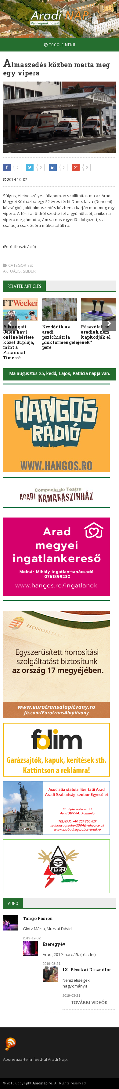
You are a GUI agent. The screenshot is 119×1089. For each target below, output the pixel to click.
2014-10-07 (16, 179)
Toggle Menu (61, 45)
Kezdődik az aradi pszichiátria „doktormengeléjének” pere (67, 337)
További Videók (89, 1002)
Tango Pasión (38, 918)
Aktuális (12, 271)
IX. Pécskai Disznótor (87, 969)
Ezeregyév (54, 944)
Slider (29, 271)
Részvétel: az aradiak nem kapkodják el (96, 332)
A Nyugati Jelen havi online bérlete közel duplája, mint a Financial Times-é (18, 342)
